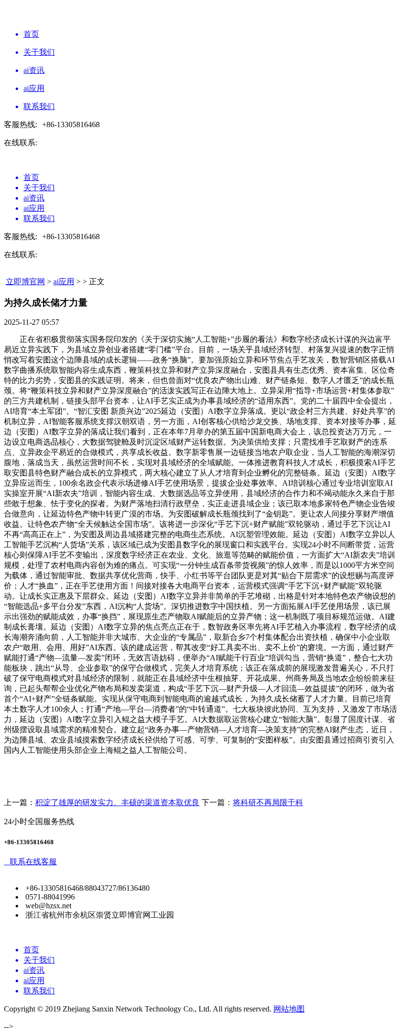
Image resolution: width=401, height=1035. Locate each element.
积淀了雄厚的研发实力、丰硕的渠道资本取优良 (117, 802)
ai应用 (63, 281)
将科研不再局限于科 (268, 802)
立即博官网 (25, 281)
